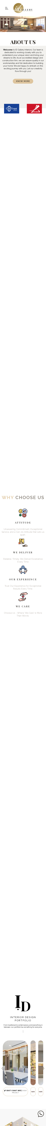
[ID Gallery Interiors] (23, 8)
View (33, 1092)
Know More (23, 81)
